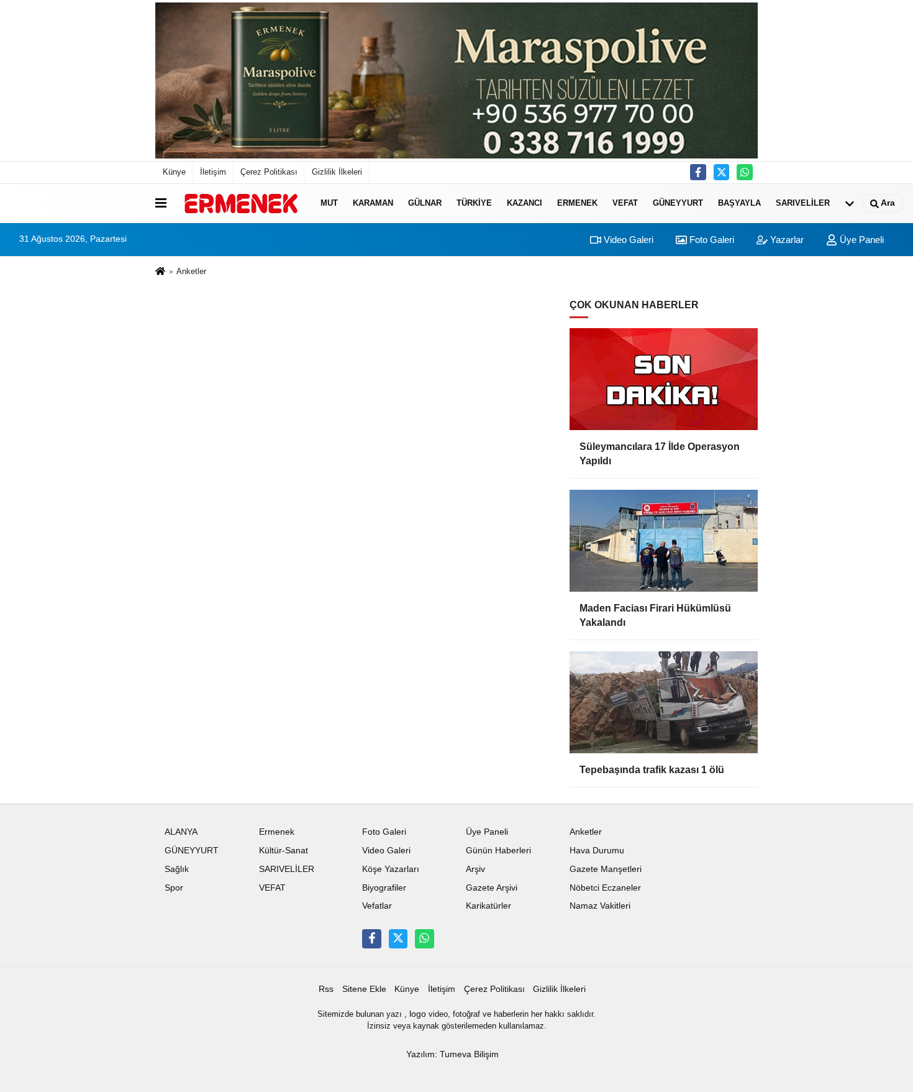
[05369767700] (745, 172)
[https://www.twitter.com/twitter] (722, 172)
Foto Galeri (710, 239)
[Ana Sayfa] (160, 272)
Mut (329, 203)
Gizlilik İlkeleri (337, 172)
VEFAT (625, 203)
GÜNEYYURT (678, 203)
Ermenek (577, 203)
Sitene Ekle (364, 989)
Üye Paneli (860, 239)
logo (417, 1014)
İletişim (213, 172)
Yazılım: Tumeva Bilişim (452, 1054)
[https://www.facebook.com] (698, 172)
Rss (326, 989)
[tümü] (849, 203)
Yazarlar (786, 239)
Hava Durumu (597, 850)
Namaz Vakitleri (600, 906)
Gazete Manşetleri (606, 869)
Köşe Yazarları (390, 869)
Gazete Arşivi (491, 887)
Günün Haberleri (498, 850)
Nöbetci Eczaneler (605, 887)
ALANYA (181, 832)
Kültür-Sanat (283, 850)
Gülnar (425, 203)
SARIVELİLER (803, 203)
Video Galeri (627, 239)
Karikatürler (488, 906)
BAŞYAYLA (739, 203)
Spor (174, 887)
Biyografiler (384, 887)
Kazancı (524, 203)
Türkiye (474, 203)
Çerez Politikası (269, 172)
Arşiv (475, 869)
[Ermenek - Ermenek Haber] (241, 203)
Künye (174, 172)
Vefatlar (377, 906)
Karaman (373, 203)
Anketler (586, 832)
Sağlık (177, 869)
